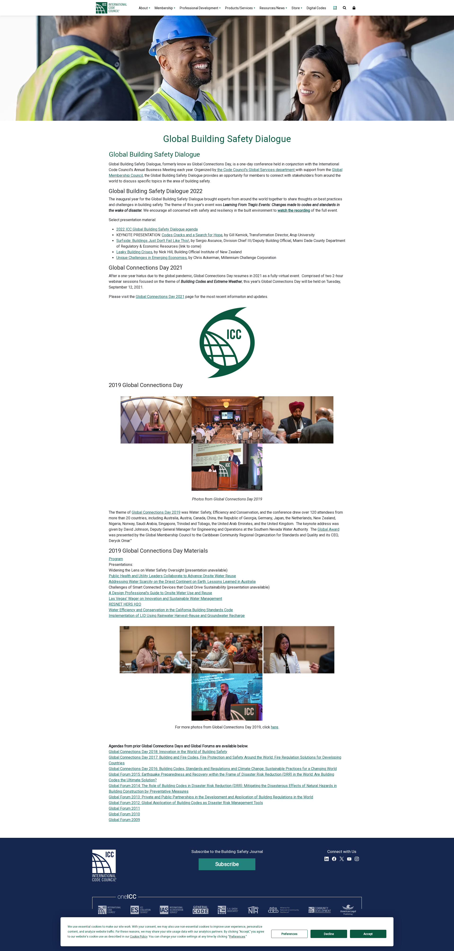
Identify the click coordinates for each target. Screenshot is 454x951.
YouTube (349, 859)
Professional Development (199, 8)
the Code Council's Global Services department (256, 170)
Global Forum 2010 (124, 814)
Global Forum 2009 (124, 820)
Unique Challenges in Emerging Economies (151, 257)
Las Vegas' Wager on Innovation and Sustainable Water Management (165, 598)
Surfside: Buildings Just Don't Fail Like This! (152, 240)
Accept (368, 934)
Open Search (344, 8)
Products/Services (239, 8)
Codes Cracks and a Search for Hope (192, 235)
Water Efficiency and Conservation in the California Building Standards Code (171, 610)
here (274, 727)
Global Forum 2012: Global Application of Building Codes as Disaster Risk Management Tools (186, 802)
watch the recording (294, 210)
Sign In (354, 8)
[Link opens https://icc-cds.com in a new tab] (320, 910)
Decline (329, 934)
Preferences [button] (237, 936)
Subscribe (227, 864)
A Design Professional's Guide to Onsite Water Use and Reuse (160, 593)
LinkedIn (326, 859)
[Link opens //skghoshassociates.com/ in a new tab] (228, 910)
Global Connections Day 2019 (156, 512)
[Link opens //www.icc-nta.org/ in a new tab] (253, 910)
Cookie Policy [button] (138, 936)
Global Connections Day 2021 (160, 296)
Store (296, 8)
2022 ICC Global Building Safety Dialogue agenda (157, 229)
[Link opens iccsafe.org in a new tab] (109, 910)
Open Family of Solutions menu (335, 8)
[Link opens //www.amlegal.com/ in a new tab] (348, 910)
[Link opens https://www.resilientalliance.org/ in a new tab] (283, 910)
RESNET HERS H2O (125, 604)
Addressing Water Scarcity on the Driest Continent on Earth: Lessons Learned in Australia (182, 581)
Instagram (357, 859)
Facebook (334, 859)
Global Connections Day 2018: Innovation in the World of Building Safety (168, 751)
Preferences (289, 934)
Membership (164, 8)
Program (116, 559)
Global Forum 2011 (124, 808)
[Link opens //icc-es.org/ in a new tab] (140, 910)
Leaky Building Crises (134, 252)
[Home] (114, 8)
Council (136, 175)
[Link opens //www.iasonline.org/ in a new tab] (171, 910)
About (143, 8)
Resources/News (272, 8)
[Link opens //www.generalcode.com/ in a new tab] (200, 910)
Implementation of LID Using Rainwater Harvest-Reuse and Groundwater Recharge (177, 615)
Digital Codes (316, 8)
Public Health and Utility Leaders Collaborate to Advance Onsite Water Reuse (172, 576)
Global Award (328, 529)
